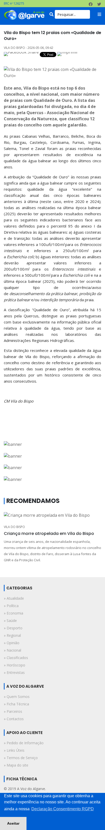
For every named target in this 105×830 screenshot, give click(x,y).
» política (11, 605)
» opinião (11, 642)
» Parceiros (13, 711)
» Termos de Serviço (21, 757)
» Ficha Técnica (16, 704)
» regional (12, 635)
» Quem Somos (17, 696)
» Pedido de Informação (24, 742)
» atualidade (14, 598)
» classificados (16, 657)
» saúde (10, 620)
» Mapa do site (16, 765)
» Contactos (14, 718)
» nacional (12, 650)
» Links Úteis (14, 750)
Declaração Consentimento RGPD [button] (62, 809)
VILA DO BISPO (14, 527)
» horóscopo (14, 665)
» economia (13, 613)
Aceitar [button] (13, 823)
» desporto (13, 628)
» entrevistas (14, 672)
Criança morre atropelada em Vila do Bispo (49, 533)
